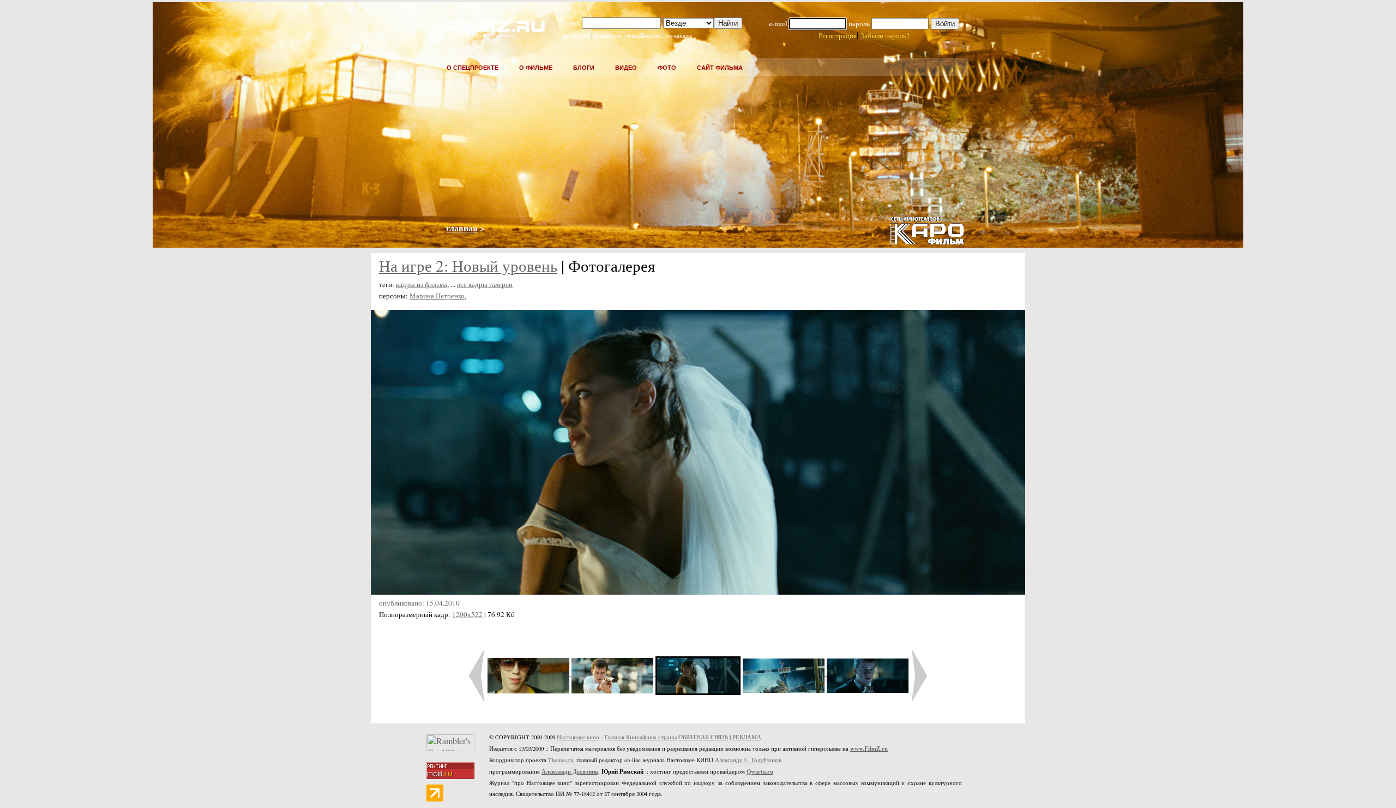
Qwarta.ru (760, 771)
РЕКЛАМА (746, 737)
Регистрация (838, 35)
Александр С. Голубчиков (748, 760)
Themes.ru (560, 760)
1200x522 (467, 614)
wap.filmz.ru (643, 35)
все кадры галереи (485, 284)
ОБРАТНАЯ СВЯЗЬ (703, 737)
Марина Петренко (437, 296)
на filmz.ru (575, 35)
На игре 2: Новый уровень (468, 265)
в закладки (607, 35)
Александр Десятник (569, 771)
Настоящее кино (578, 737)
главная (462, 228)
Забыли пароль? (885, 35)
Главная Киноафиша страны (641, 737)
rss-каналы (678, 35)
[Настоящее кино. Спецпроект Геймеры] (488, 34)
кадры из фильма (421, 284)
